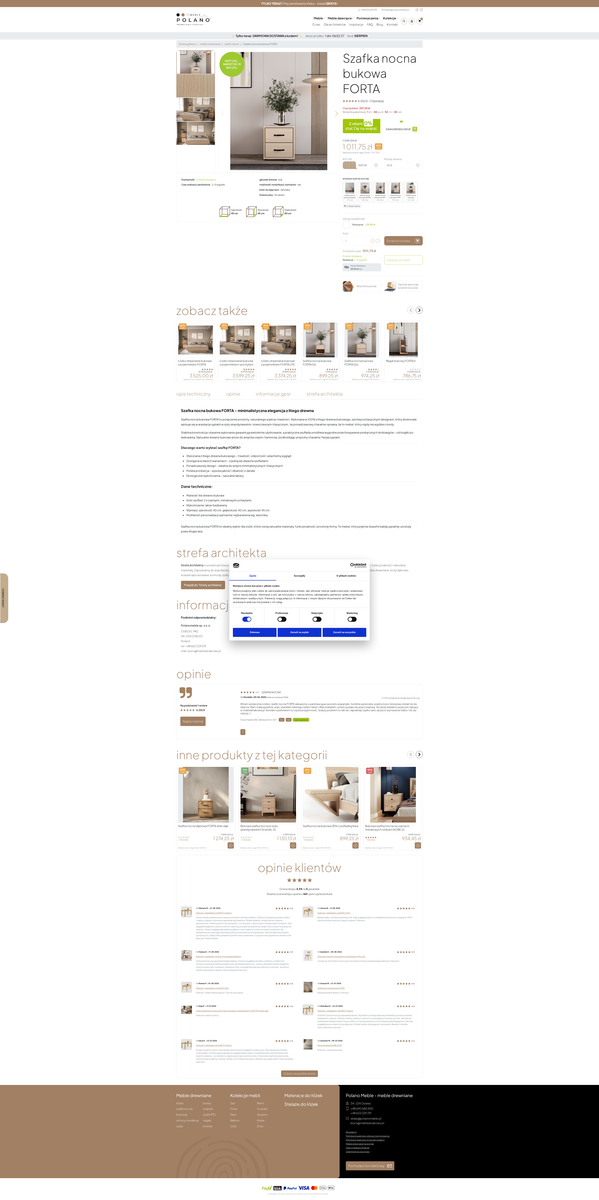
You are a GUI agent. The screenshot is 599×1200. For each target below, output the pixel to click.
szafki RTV (209, 1114)
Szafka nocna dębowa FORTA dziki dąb (203, 826)
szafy (179, 1126)
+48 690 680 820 (362, 1108)
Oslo (233, 1126)
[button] (403, 21)
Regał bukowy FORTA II (400, 361)
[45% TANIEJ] (393, 794)
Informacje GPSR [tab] (273, 394)
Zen (232, 1103)
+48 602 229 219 (369, 9)
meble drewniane (210, 44)
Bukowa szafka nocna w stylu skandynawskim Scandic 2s (259, 827)
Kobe (260, 1120)
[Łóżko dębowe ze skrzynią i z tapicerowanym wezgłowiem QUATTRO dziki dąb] (186, 1009)
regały (207, 1120)
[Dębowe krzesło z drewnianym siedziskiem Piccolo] (308, 955)
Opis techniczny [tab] (193, 394)
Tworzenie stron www (303, 1194)
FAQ (370, 24)
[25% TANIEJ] (195, 339)
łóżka (179, 1103)
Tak (281, 720)
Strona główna (187, 44)
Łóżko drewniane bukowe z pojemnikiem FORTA (195, 362)
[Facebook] (416, 9)
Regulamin (351, 1132)
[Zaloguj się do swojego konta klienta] (412, 21)
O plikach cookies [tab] (346, 575)
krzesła (207, 1126)
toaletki (208, 1109)
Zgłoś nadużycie (301, 720)
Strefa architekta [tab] (324, 394)
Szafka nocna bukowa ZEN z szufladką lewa (330, 826)
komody (181, 1114)
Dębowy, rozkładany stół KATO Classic (214, 913)
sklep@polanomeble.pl (396, 9)
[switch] (282, 619)
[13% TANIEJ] (268, 794)
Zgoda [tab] (252, 575)
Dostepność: (188, 179)
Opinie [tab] (233, 394)
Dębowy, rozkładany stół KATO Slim (333, 913)
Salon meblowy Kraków (358, 1147)
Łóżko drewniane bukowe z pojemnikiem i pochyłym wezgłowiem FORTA (236, 364)
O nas (316, 24)
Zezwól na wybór (299, 632)
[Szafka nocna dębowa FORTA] (308, 986)
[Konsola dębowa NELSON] (308, 1044)
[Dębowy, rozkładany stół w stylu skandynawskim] (186, 955)
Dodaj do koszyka (398, 240)
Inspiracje (356, 24)
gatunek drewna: (268, 179)
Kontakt (392, 24)
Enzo (260, 1126)
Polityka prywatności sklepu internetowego (368, 1135)
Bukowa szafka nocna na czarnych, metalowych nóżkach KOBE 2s (387, 827)
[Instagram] (421, 9)
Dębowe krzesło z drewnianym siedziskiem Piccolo (341, 956)
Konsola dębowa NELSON (329, 1045)
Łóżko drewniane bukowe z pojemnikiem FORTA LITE (278, 362)
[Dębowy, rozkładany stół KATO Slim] (308, 911)
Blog (380, 24)
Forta (233, 1109)
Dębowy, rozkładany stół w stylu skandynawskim (218, 956)
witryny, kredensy (187, 1120)
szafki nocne (232, 44)
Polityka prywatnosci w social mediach (365, 1139)
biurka (207, 1103)
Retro (260, 1103)
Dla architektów (335, 24)
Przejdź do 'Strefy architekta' (203, 585)
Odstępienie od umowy (358, 1151)
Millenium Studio (320, 1194)
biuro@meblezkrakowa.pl (367, 1123)
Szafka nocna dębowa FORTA (331, 988)
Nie (288, 720)
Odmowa (255, 632)
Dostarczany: (266, 194)
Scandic (262, 1109)
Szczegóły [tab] (299, 575)
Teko (233, 1114)
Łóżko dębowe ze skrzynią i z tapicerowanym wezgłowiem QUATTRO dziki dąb (232, 1011)
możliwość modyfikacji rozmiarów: (278, 184)
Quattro (262, 1114)
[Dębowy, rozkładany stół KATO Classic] (186, 911)
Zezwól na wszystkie (344, 632)
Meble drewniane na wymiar (360, 1143)
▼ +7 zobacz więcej (352, 206)
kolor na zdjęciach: (269, 189)
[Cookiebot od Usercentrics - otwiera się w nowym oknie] (352, 565)
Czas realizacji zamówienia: (196, 184)
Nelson (234, 1120)
